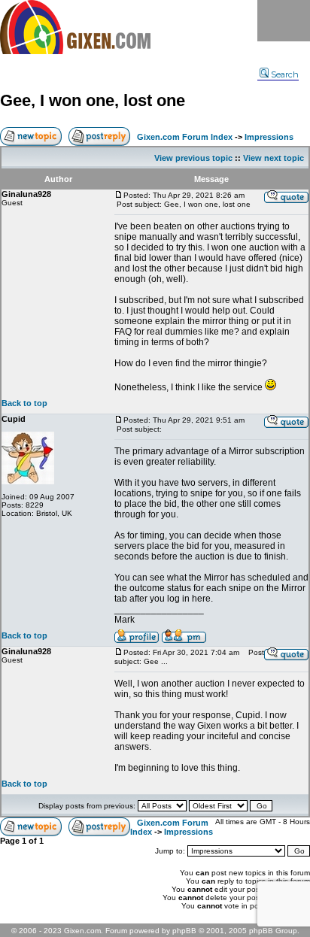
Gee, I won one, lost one (92, 100)
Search (285, 74)
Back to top (24, 403)
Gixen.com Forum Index (184, 136)
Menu (283, 20)
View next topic (273, 157)
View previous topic (193, 157)
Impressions (269, 136)
